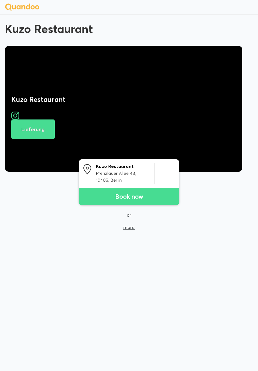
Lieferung (33, 129)
